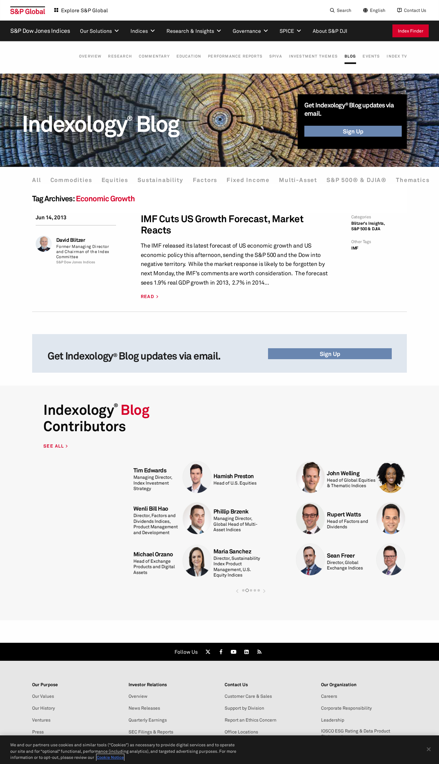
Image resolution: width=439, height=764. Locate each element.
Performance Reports (235, 56)
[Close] (429, 749)
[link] (208, 652)
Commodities (71, 180)
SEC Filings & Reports (151, 731)
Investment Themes (313, 56)
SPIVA (275, 56)
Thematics (412, 180)
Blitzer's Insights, (368, 223)
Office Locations (241, 731)
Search (344, 10)
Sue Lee (334, 555)
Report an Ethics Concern (250, 720)
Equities (115, 180)
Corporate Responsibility (346, 708)
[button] (237, 588)
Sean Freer (178, 555)
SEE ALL (54, 446)
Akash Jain (338, 514)
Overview (90, 56)
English (377, 10)
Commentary (154, 56)
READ (148, 296)
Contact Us (415, 10)
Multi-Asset (298, 180)
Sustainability (160, 180)
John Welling (180, 473)
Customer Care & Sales (248, 696)
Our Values (43, 696)
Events (371, 56)
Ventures (41, 720)
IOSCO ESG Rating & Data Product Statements (355, 733)
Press (38, 731)
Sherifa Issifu (261, 473)
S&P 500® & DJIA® (357, 180)
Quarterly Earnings (148, 720)
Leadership (332, 720)
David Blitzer (70, 240)
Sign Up (353, 131)
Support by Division (244, 708)
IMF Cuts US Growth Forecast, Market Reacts (222, 224)
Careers (329, 696)
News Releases (144, 708)
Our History (43, 708)
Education (189, 56)
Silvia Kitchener (344, 473)
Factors (205, 180)
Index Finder (410, 30)
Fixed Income (248, 180)
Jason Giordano (263, 555)
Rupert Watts (181, 514)
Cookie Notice (110, 757)
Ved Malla (256, 514)
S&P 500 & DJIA (365, 228)
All (36, 180)
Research (120, 56)
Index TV (397, 56)
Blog (350, 56)
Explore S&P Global (84, 10)
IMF (354, 248)
